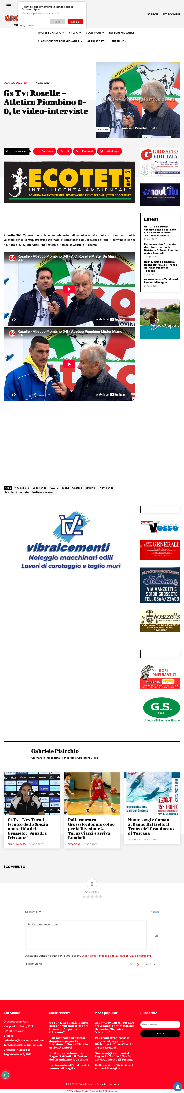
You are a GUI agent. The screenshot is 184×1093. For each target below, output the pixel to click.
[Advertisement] (69, 443)
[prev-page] (43, 48)
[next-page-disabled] (49, 48)
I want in (160, 1033)
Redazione (74, 844)
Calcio (103, 129)
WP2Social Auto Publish (78, 1091)
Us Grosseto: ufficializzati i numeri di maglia (161, 280)
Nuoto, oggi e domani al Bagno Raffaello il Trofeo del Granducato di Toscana (160, 266)
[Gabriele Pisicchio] (18, 753)
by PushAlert (28, 25)
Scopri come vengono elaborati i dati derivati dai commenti (116, 955)
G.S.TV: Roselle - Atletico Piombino (72, 488)
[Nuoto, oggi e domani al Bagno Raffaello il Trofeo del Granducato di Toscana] (152, 793)
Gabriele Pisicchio (16, 83)
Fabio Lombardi (17, 844)
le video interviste (17, 492)
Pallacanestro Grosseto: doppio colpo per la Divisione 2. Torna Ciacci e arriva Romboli (161, 248)
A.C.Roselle (22, 488)
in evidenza (106, 488)
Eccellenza (40, 488)
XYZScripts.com (110, 1091)
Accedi (154, 911)
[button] (152, 14)
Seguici (75, 21)
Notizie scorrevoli (43, 492)
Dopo (57, 21)
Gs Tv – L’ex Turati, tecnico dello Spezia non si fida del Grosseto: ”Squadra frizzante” (160, 231)
